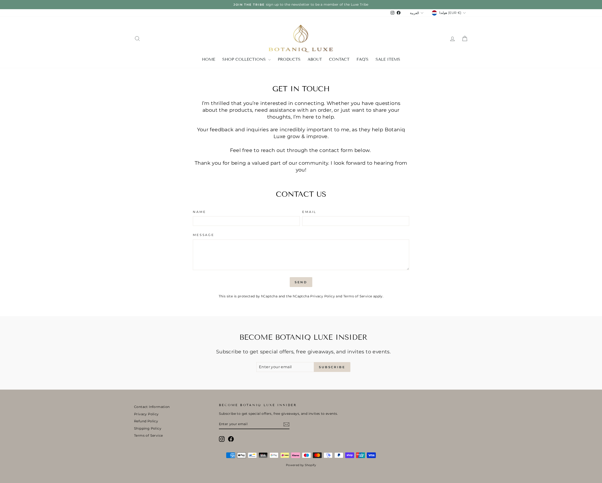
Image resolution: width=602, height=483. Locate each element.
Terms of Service (357, 296)
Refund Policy (146, 421)
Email (309, 212)
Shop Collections (244, 59)
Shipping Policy (147, 428)
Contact (339, 59)
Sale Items (388, 59)
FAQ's (362, 59)
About (315, 59)
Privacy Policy (322, 296)
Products (289, 59)
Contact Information (152, 407)
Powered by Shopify (301, 465)
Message (203, 235)
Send (301, 282)
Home (208, 59)
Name (199, 212)
